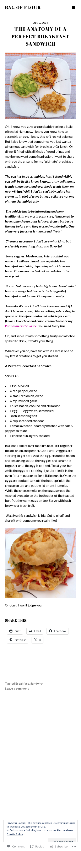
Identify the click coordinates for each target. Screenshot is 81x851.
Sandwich (36, 683)
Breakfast (22, 683)
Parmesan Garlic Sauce (21, 326)
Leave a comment (17, 688)
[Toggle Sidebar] (73, 7)
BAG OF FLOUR (23, 7)
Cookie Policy (15, 834)
